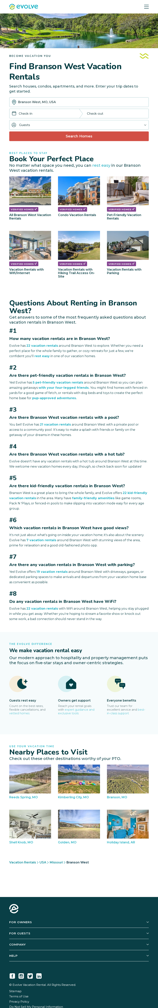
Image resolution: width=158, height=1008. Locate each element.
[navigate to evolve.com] (13, 909)
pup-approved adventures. (54, 398)
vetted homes (19, 713)
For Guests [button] (19, 933)
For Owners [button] (20, 922)
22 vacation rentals (42, 345)
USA (43, 862)
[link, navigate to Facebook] (12, 975)
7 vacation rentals (41, 540)
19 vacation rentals (52, 572)
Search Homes (79, 136)
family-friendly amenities (93, 498)
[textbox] (79, 102)
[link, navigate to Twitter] (30, 975)
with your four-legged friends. (64, 388)
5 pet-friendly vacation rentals (58, 382)
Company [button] (17, 944)
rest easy (101, 165)
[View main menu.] (146, 6)
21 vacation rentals (55, 424)
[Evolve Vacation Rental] (23, 7)
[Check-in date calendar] (14, 113)
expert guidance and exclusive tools (76, 711)
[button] (79, 125)
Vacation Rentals (22, 862)
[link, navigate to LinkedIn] (39, 975)
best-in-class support (126, 711)
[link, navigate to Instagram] (21, 975)
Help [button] (13, 956)
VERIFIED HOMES (22, 209)
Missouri (56, 862)
